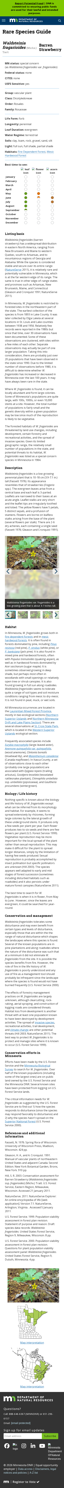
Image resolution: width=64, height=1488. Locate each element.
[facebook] (7, 1446)
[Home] (23, 20)
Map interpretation (32, 1342)
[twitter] (15, 1447)
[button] (22, 615)
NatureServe (13, 269)
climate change (19, 1030)
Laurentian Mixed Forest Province (30, 711)
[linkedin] (33, 1446)
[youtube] (42, 1446)
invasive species (44, 1022)
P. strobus (34, 648)
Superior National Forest (20, 1121)
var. (28, 748)
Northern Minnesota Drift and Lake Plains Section (31, 720)
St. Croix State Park (46, 726)
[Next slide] (56, 571)
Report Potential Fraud (29, 3)
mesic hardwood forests (27, 638)
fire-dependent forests (19, 636)
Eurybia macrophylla (16, 745)
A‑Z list (34, 1472)
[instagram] (24, 1446)
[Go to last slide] (8, 571)
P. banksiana (12, 651)
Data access (25, 1469)
